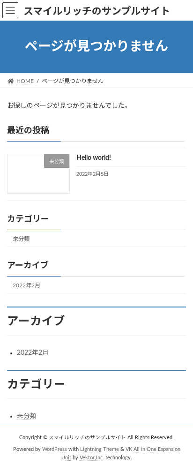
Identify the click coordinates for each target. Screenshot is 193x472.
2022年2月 (26, 285)
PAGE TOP (178, 448)
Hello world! (93, 158)
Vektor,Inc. (92, 458)
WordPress (54, 449)
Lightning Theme (99, 449)
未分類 (21, 238)
